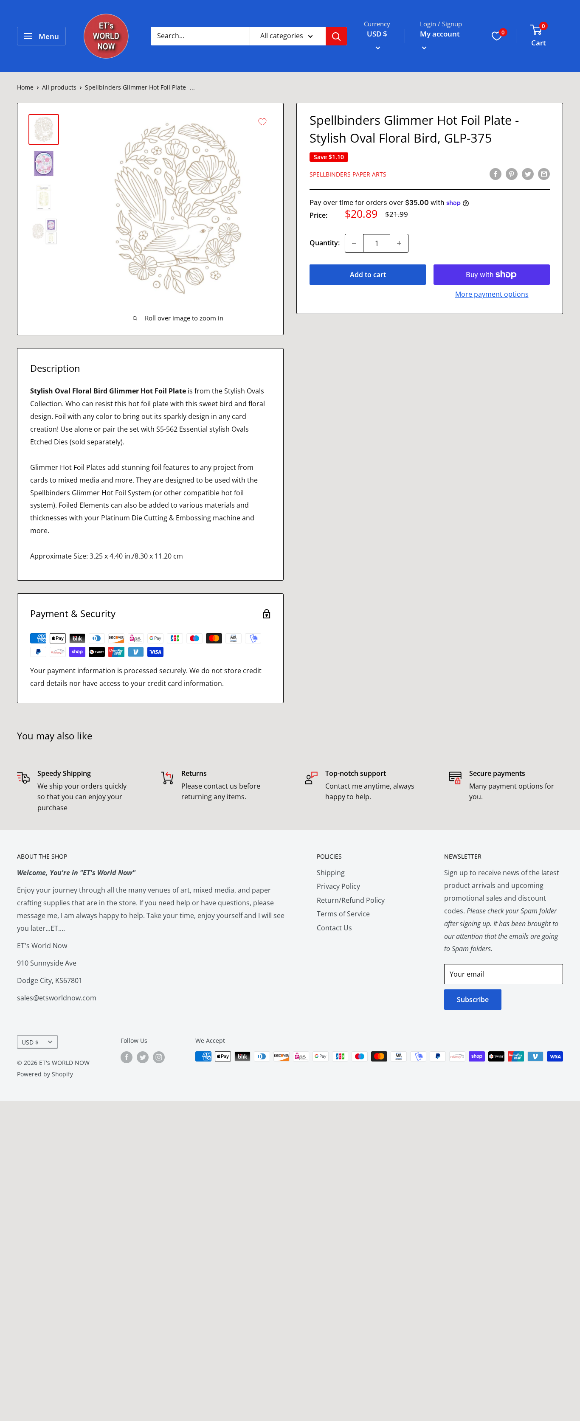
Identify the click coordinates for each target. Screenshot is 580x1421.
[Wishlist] (496, 36)
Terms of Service (343, 913)
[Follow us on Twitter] (143, 1057)
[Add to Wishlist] (262, 122)
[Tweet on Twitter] (528, 173)
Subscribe (473, 999)
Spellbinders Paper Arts (348, 174)
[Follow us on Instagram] (159, 1057)
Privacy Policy (338, 886)
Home (25, 87)
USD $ (30, 1042)
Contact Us (334, 927)
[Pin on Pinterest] (512, 173)
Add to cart (368, 274)
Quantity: (325, 242)
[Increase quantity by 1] (399, 243)
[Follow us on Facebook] (126, 1057)
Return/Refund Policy (351, 900)
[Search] (336, 36)
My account (440, 34)
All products (59, 87)
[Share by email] (544, 173)
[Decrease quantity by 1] (354, 243)
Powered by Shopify (45, 1074)
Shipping (331, 872)
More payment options (492, 294)
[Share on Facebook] (495, 173)
